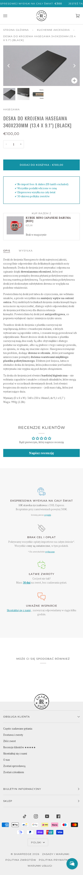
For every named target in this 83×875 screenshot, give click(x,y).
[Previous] (8, 65)
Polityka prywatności (57, 859)
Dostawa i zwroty (13, 735)
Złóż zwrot (9, 741)
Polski (36, 842)
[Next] (74, 65)
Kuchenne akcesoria (53, 29)
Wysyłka (26, 250)
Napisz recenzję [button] (41, 453)
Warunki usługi (40, 865)
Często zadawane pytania (17, 728)
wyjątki (47, 514)
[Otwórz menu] (9, 15)
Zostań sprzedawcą (14, 766)
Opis (6, 250)
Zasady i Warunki (55, 854)
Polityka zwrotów (20, 859)
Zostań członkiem (13, 772)
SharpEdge (23, 854)
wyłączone (50, 551)
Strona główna (16, 29)
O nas (6, 760)
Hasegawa (11, 109)
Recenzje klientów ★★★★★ (19, 747)
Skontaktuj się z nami (19, 610)
